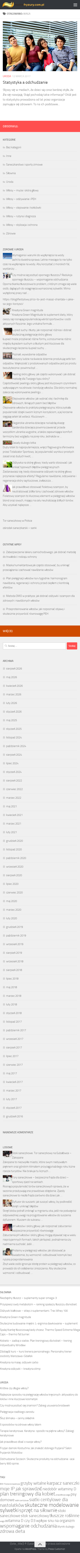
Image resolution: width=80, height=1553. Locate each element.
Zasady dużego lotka (24, 442)
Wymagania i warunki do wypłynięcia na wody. (38, 255)
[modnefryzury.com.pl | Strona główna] (31, 4)
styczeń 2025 (14, 729)
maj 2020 (11, 901)
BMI (2, 1484)
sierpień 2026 (14, 668)
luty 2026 (11, 703)
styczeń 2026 (14, 711)
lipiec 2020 (12, 884)
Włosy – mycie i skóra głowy (22, 190)
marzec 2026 (13, 694)
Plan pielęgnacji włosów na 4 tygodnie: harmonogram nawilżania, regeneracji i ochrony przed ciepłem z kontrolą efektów (36, 583)
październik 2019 (16, 935)
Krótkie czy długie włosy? (14, 1388)
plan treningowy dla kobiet (27, 1494)
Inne (8, 156)
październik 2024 (16, 746)
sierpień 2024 (14, 754)
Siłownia (11, 173)
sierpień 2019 (14, 952)
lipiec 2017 (12, 1056)
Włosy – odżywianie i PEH (21, 199)
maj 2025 (11, 720)
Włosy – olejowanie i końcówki (23, 207)
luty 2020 (11, 918)
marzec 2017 (13, 1090)
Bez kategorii (13, 147)
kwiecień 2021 (14, 815)
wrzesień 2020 (14, 866)
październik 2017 (16, 1030)
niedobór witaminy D (59, 1489)
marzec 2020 (13, 909)
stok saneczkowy (35, 1515)
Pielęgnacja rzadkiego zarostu (17, 1412)
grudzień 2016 (14, 1116)
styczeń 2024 (14, 772)
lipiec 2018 (12, 978)
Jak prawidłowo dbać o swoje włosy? (21, 1441)
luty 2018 (11, 1004)
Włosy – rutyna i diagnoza (21, 216)
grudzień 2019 (14, 927)
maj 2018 (11, 987)
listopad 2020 (14, 849)
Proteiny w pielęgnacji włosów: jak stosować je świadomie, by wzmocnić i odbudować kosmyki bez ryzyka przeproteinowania (37, 1255)
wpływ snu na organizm (55, 1520)
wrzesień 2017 (14, 1039)
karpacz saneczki (63, 1483)
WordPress (30, 1549)
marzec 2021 (13, 823)
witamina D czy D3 (20, 1520)
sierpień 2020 (14, 875)
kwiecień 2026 (14, 685)
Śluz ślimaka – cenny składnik (17, 1418)
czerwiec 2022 (14, 789)
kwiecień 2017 (14, 1082)
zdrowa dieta (12, 1531)
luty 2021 (11, 832)
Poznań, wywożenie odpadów (29, 354)
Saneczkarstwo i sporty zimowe (24, 164)
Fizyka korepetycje (12, 1484)
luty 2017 (11, 1099)
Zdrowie (11, 233)
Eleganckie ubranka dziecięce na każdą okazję (38, 423)
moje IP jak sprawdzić (21, 1488)
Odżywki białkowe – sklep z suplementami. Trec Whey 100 (34, 1310)
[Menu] (75, 4)
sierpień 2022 (14, 780)
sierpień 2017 (14, 1047)
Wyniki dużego (65, 1526)
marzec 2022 (13, 797)
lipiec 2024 (12, 763)
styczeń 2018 (14, 1013)
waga (2, 1521)
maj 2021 (11, 806)
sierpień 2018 (14, 970)
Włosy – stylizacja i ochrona (21, 225)
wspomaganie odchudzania (28, 1526)
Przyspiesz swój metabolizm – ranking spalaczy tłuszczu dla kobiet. (38, 1304)
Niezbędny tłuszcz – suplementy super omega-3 (28, 1298)
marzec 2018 (13, 996)
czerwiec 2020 (14, 892)
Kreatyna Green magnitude (27, 310)
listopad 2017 (14, 1021)
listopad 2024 (14, 737)
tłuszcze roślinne (64, 1515)
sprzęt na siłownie (38, 1510)
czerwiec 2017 (14, 1064)
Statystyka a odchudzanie (25, 82)
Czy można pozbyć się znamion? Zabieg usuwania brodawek (35, 1405)
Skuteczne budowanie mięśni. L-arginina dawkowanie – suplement (39, 1323)
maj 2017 (11, 1073)
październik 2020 (16, 858)
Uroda (7, 76)
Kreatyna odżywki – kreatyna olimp (20, 1368)
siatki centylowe (22, 1500)
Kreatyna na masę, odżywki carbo (19, 1362)
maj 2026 (11, 677)
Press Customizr (56, 1549)
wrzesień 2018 (14, 961)
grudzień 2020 (14, 840)
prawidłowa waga (63, 1495)
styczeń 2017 (14, 1107)
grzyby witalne (33, 1483)
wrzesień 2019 (14, 944)
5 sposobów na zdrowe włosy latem (20, 1424)
